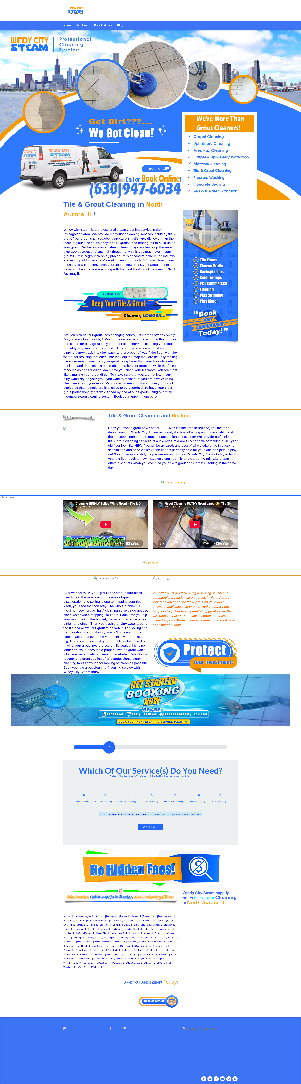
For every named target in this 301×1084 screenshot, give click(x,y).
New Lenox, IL (133, 942)
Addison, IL (68, 916)
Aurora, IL (100, 916)
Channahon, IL (133, 920)
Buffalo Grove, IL (101, 920)
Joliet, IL (159, 933)
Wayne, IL (142, 958)
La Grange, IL (78, 937)
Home (67, 25)
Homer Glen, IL (103, 933)
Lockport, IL (112, 937)
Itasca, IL (136, 933)
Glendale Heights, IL (133, 929)
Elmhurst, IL (169, 925)
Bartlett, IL (125, 916)
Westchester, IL (70, 963)
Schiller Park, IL (146, 954)
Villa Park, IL (130, 958)
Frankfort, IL (93, 929)
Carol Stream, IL (117, 920)
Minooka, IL (164, 937)
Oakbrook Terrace (143, 946)
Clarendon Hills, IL (150, 920)
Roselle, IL (100, 954)
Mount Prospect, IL (103, 942)
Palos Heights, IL (83, 950)
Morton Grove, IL (85, 942)
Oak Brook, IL (98, 946)
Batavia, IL (136, 916)
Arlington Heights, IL (84, 916)
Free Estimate (103, 25)
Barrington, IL (112, 916)
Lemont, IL (91, 937)
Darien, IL (81, 925)
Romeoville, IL (86, 954)
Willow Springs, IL (134, 963)
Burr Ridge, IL (85, 920)
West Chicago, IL (157, 958)
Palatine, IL (68, 950)
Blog (120, 25)
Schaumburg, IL (130, 954)
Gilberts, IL (118, 929)
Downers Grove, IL (123, 925)
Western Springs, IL (88, 963)
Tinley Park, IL (116, 958)
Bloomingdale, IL (166, 916)
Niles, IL (145, 942)
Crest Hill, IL (69, 925)
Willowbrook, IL (151, 963)
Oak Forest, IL (113, 946)
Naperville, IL (119, 942)
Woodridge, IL (69, 967)
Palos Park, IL (113, 950)
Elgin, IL (138, 925)
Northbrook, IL (83, 946)
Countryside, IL (167, 920)
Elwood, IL (68, 929)
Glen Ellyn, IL (151, 929)
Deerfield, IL (92, 925)
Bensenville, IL (150, 916)
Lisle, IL (101, 937)
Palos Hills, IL (99, 950)
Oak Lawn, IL (127, 946)
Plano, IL (154, 950)
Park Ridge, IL (128, 950)
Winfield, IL (164, 963)
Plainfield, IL (142, 950)
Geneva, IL (106, 929)
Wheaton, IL (118, 963)
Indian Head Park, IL (121, 933)
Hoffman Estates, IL (85, 933)
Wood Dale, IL (84, 967)
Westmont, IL (105, 963)
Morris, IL (71, 942)
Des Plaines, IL (107, 925)
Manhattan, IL (138, 937)
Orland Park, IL (163, 946)
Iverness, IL (147, 933)
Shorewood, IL (162, 954)
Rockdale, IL (72, 954)
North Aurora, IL (158, 942)
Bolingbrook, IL (70, 920)
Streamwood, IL (84, 958)
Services (81, 25)
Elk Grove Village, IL (152, 925)
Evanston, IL (80, 929)
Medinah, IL (151, 937)
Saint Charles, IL (113, 954)
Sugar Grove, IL (100, 958)
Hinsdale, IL (68, 933)
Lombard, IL (124, 937)
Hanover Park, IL (166, 929)
